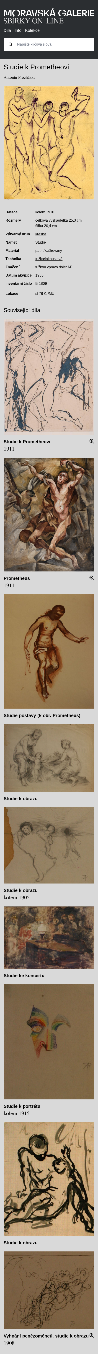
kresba (40, 234)
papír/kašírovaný (48, 251)
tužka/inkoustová (48, 259)
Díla (7, 30)
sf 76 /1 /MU (44, 294)
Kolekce (32, 30)
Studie (40, 242)
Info (18, 30)
